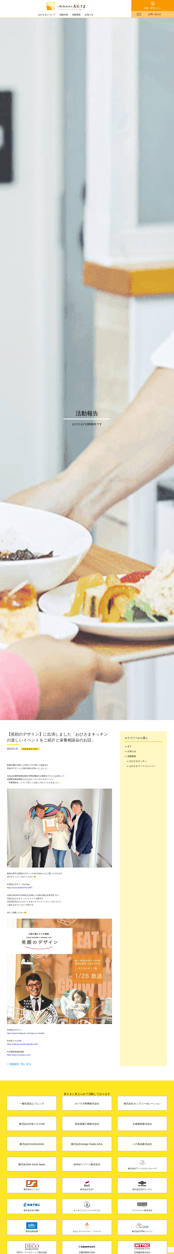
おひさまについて (46, 14)
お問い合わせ (154, 14)
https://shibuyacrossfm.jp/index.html (22, 1044)
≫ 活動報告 (130, 756)
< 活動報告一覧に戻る (19, 1064)
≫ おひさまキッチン (137, 761)
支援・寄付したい (152, 8)
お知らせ (89, 14)
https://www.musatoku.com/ (18, 1055)
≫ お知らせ (130, 751)
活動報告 (76, 14)
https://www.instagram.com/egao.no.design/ (25, 1033)
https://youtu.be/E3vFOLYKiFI (19, 887)
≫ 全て (128, 746)
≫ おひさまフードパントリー (141, 766)
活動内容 (63, 14)
